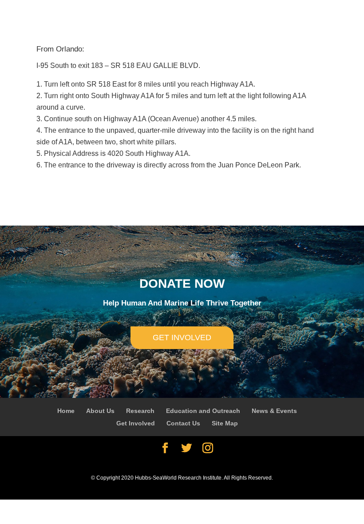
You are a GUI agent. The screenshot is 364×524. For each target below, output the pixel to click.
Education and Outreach (203, 410)
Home (66, 410)
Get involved (182, 337)
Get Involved (135, 423)
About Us (100, 410)
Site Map (225, 423)
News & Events (274, 410)
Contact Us (183, 423)
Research (140, 410)
